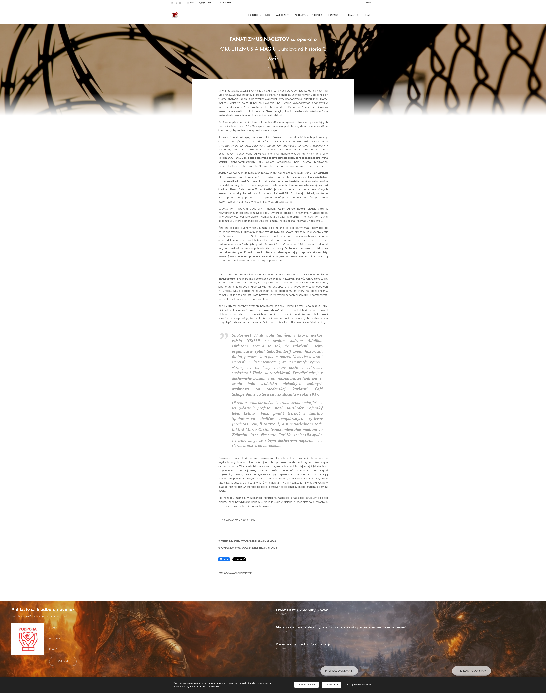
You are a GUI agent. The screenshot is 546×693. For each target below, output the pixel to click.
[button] (353, 14)
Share (225, 559)
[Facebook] (171, 2)
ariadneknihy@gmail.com (201, 2)
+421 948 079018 (224, 2)
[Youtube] (180, 2)
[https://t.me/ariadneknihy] (176, 2)
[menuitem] (254, 14)
